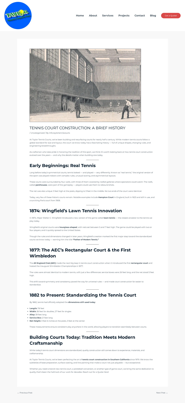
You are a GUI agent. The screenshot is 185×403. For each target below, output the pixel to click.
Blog (153, 15)
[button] (171, 15)
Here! (106, 372)
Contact (140, 15)
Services (107, 15)
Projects (124, 15)
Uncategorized (38, 133)
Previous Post (24, 393)
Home (80, 15)
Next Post (162, 393)
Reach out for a (90, 372)
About (93, 15)
